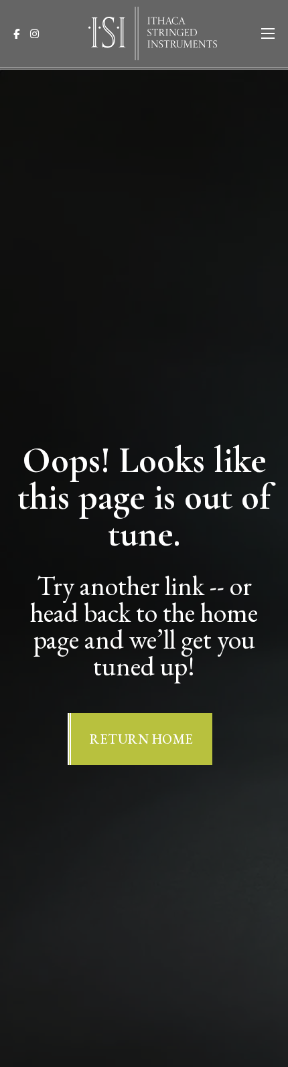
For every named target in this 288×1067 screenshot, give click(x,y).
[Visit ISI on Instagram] (38, 34)
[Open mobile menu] (268, 33)
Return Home (142, 739)
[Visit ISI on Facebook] (20, 34)
